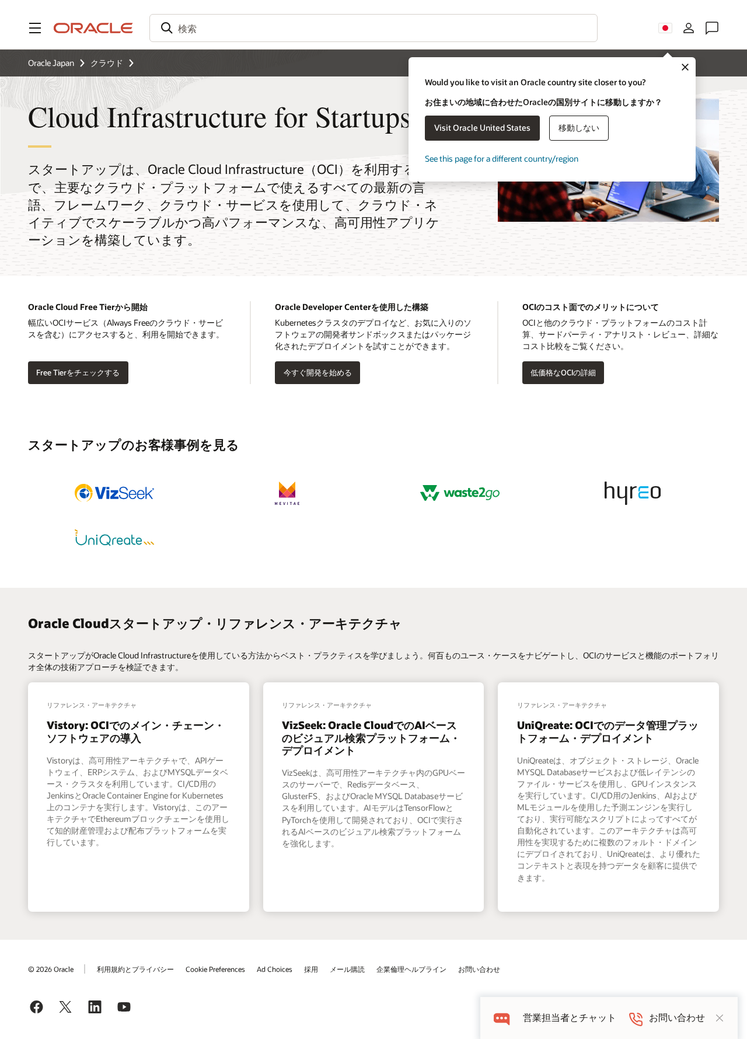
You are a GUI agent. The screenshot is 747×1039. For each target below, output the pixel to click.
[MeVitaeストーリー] (287, 493)
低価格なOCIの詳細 (563, 372)
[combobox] (373, 28)
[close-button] (719, 1018)
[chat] (501, 1017)
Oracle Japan (51, 62)
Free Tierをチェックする (78, 372)
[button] (35, 28)
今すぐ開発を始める (318, 372)
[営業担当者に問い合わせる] (712, 28)
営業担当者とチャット (569, 1018)
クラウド (106, 62)
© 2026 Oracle (51, 969)
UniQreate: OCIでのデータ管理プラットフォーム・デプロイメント (608, 731)
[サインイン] (689, 28)
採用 (311, 969)
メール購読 (347, 969)
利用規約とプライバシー (135, 969)
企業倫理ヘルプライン (411, 969)
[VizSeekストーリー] (114, 493)
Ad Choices (274, 969)
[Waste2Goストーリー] (460, 493)
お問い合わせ (479, 969)
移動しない (578, 127)
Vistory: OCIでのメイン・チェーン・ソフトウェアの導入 (136, 731)
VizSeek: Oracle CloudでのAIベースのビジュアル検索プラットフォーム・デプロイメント (371, 737)
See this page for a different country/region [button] (501, 158)
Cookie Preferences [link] (215, 969)
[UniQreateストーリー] (114, 537)
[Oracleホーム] (93, 28)
